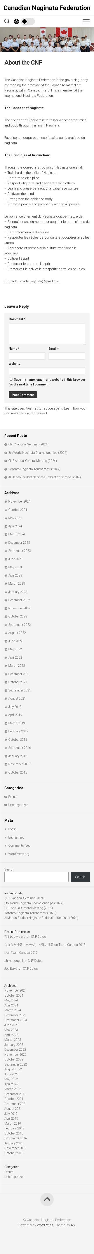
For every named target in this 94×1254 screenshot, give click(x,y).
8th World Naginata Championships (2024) (37, 452)
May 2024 (15, 518)
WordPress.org (19, 854)
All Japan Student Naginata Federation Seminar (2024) (45, 477)
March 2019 (16, 723)
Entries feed (16, 837)
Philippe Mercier (15, 936)
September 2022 (19, 624)
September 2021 (19, 690)
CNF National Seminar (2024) (28, 444)
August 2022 (17, 633)
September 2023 (19, 550)
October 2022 (17, 616)
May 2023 (15, 567)
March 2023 (16, 583)
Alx (73, 1225)
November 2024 (19, 501)
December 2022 (19, 600)
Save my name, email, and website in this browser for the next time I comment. (47, 382)
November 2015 (19, 764)
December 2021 (19, 674)
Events (12, 796)
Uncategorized (18, 805)
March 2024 (16, 534)
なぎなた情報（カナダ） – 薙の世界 (29, 944)
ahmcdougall (13, 960)
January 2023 (17, 592)
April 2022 (15, 657)
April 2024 (15, 526)
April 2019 (15, 715)
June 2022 (15, 641)
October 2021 (17, 682)
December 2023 (19, 542)
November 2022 (19, 608)
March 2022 (16, 665)
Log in (12, 829)
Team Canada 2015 (72, 944)
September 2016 (19, 747)
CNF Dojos (38, 936)
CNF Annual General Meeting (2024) (32, 461)
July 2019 (14, 707)
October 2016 (17, 739)
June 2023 (15, 559)
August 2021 (17, 698)
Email (54, 348)
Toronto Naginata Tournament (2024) (34, 469)
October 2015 (17, 772)
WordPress (45, 1225)
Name (14, 348)
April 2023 (15, 575)
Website (14, 363)
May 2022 (15, 649)
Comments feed (19, 845)
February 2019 (18, 731)
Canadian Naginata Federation (47, 8)
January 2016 (17, 756)
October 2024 (17, 510)
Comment (17, 319)
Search (9, 869)
